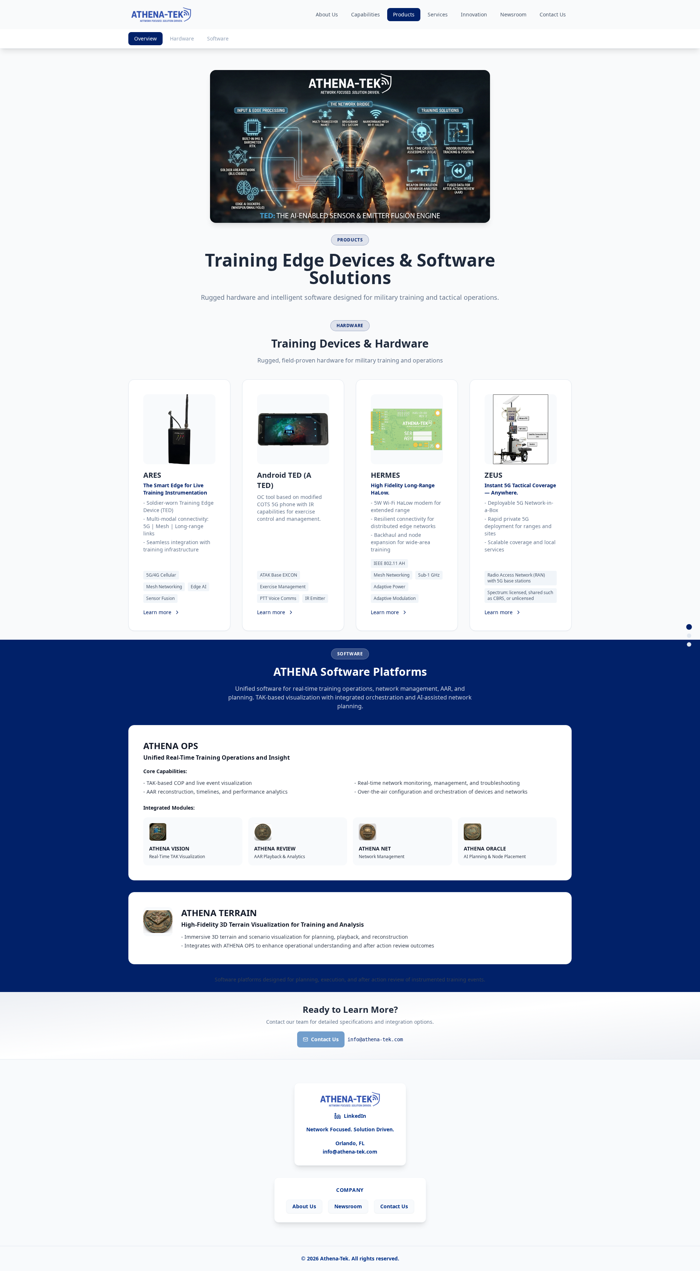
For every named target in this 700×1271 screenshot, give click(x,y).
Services (438, 14)
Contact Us (553, 14)
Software (218, 38)
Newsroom (513, 14)
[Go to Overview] (689, 627)
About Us (327, 14)
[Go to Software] (689, 644)
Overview (145, 38)
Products (404, 14)
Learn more (157, 612)
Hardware (182, 38)
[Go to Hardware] (689, 635)
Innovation (474, 14)
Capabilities (365, 14)
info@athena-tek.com (350, 1151)
